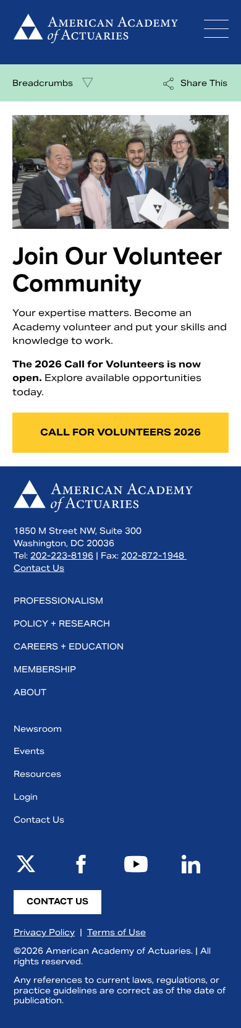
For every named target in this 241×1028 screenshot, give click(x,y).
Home (96, 32)
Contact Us (39, 568)
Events (29, 751)
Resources (37, 774)
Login (26, 797)
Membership (45, 669)
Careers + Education (69, 646)
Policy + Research (62, 624)
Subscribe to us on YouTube (136, 864)
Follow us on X (26, 864)
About (30, 692)
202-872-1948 (154, 555)
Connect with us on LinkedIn (191, 864)
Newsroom (38, 729)
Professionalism (58, 601)
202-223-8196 (61, 555)
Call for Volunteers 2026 (120, 432)
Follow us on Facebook (81, 864)
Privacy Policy (44, 932)
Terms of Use (116, 932)
